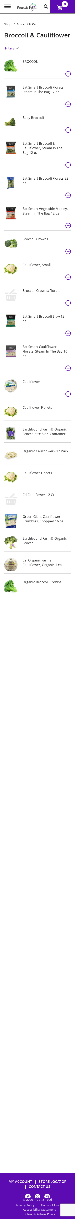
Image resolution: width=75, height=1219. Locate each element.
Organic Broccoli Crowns (41, 582)
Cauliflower (31, 381)
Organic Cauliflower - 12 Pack (45, 451)
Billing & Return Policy (39, 1214)
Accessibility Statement (39, 1209)
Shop (7, 24)
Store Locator (52, 1181)
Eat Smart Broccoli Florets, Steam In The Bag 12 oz (43, 89)
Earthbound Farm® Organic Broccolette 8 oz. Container (44, 431)
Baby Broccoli (33, 117)
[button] (68, 73)
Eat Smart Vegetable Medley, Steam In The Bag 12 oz (45, 211)
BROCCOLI (30, 61)
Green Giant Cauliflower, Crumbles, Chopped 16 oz (42, 518)
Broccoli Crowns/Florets (41, 290)
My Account (20, 1181)
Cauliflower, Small (36, 265)
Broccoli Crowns (35, 239)
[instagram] (47, 1197)
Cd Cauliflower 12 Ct (38, 494)
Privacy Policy (25, 1205)
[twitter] (37, 1197)
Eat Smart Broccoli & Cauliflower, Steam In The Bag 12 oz (42, 148)
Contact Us (39, 1186)
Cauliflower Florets (37, 407)
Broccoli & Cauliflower (32, 24)
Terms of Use (50, 1205)
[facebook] (28, 1197)
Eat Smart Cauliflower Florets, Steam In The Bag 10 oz (44, 351)
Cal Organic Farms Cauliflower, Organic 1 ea (42, 562)
